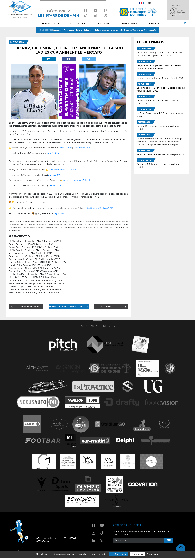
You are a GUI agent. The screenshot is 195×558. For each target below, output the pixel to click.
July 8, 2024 (59, 213)
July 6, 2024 (54, 175)
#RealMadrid (65, 147)
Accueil (58, 30)
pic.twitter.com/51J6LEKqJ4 (62, 169)
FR (144, 3)
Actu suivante (104, 306)
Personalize (137, 554)
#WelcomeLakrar (82, 147)
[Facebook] (69, 59)
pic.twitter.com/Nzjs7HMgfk (76, 180)
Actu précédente (31, 306)
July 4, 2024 (53, 153)
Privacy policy (153, 554)
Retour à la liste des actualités (68, 306)
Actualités (69, 30)
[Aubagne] (37, 368)
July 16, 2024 (54, 185)
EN (153, 3)
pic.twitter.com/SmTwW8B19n (99, 208)
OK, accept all (119, 554)
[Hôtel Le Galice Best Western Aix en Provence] (44, 461)
